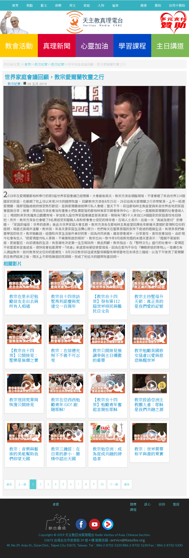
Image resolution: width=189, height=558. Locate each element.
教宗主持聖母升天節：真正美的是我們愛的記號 (148, 301)
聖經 (176, 504)
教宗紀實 (41, 64)
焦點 (29, 5)
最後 (127, 484)
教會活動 (19, 45)
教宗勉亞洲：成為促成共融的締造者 (107, 453)
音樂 (58, 5)
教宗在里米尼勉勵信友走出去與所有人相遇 (23, 301)
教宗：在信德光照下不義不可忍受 (65, 355)
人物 (101, 5)
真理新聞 (57, 45)
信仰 (162, 504)
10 (102, 484)
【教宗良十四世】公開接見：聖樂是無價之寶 (23, 355)
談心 (147, 504)
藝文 (44, 5)
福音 (115, 5)
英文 (72, 5)
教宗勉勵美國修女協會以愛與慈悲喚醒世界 (148, 355)
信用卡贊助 (177, 5)
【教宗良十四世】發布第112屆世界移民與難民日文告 (107, 303)
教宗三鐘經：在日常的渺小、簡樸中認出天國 (65, 453)
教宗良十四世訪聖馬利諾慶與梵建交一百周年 (65, 301)
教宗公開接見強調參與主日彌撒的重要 (107, 355)
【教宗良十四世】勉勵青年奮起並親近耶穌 (107, 404)
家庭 (86, 5)
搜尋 (143, 5)
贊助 (158, 5)
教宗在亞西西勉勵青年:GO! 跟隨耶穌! (65, 404)
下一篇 (114, 484)
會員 (56, 504)
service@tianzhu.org (127, 540)
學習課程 (132, 45)
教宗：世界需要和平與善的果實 (148, 451)
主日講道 (170, 45)
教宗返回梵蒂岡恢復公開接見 (23, 401)
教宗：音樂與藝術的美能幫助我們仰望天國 (23, 453)
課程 (133, 509)
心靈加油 (94, 45)
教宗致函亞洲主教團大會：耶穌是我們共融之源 (148, 404)
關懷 (133, 504)
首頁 (15, 5)
